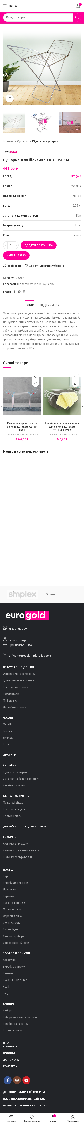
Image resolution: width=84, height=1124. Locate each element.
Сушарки (23, 141)
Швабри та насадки (16, 1023)
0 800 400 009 (18, 629)
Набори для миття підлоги (20, 1017)
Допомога (11, 1060)
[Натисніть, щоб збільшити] (10, 98)
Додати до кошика (38, 245)
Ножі (6, 986)
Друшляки (9, 889)
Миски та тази (12, 909)
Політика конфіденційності (25, 1099)
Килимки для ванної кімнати (21, 850)
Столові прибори (13, 936)
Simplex (8, 737)
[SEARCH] (77, 17)
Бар (5, 876)
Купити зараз (16, 255)
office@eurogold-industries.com (30, 655)
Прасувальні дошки (18, 667)
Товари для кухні (16, 953)
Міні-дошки (10, 700)
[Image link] (26, 615)
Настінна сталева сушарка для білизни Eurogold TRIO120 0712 (62, 426)
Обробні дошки (12, 916)
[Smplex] (22, 594)
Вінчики (8, 973)
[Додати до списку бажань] (35, 376)
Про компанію (11, 1044)
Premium (8, 731)
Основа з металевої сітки (19, 674)
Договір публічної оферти (24, 1092)
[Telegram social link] (19, 291)
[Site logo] (42, 5)
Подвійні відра (12, 816)
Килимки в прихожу (15, 843)
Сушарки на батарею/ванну (21, 779)
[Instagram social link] (17, 1080)
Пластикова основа (15, 687)
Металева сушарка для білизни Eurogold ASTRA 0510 (22, 426)
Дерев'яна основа (14, 707)
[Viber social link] (24, 291)
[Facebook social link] (15, 291)
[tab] (29, 304)
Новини (9, 1053)
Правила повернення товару (25, 1105)
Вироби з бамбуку (14, 966)
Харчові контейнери (16, 942)
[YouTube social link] (26, 1080)
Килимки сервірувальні (17, 857)
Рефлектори (11, 694)
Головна (8, 141)
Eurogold (75, 176)
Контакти (10, 1066)
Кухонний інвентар (15, 980)
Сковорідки (10, 929)
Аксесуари (9, 960)
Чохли (8, 717)
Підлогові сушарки (45, 141)
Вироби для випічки (15, 883)
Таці (5, 993)
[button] (35, 383)
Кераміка (9, 896)
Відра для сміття (16, 796)
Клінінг (8, 1003)
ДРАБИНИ (9, 755)
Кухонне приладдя (15, 903)
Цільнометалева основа (18, 680)
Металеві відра (13, 802)
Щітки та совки (12, 1030)
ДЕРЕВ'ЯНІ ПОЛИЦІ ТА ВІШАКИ (24, 826)
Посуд (8, 869)
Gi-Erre (50, 594)
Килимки (10, 837)
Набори (8, 1010)
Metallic (8, 724)
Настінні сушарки (67, 434)
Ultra (6, 744)
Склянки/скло (11, 922)
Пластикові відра (14, 809)
